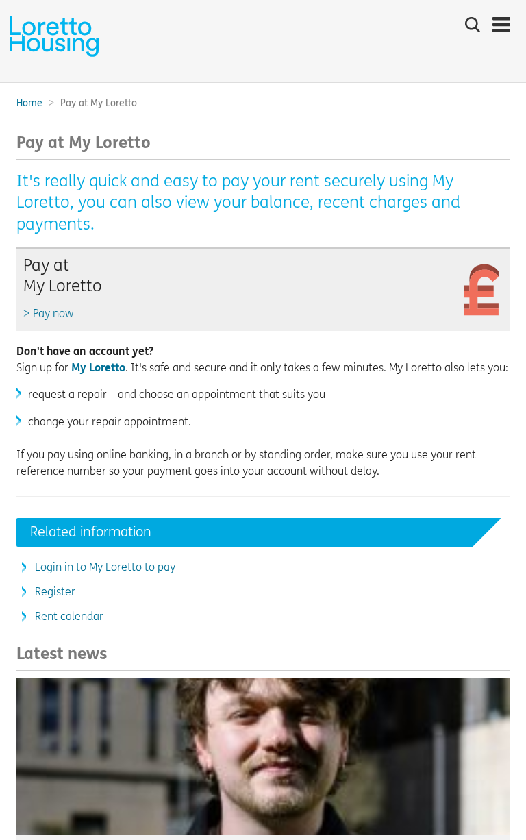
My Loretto (98, 367)
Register (55, 591)
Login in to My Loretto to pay (105, 566)
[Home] (54, 55)
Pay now (53, 313)
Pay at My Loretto (62, 276)
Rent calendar (69, 616)
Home (29, 103)
